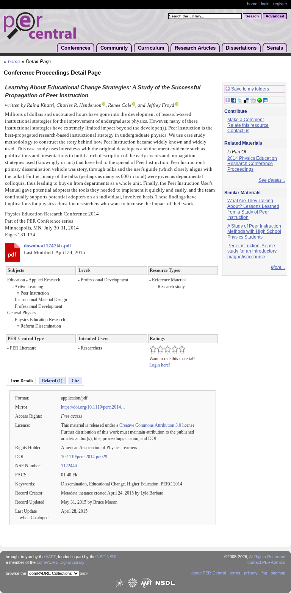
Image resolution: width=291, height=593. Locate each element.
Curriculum (151, 48)
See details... (271, 180)
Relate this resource (248, 125)
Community (114, 48)
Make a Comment (245, 119)
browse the (16, 573)
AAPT (50, 556)
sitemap (278, 573)
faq (264, 573)
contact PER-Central (266, 562)
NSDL (111, 556)
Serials (275, 48)
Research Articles (195, 48)
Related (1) (52, 380)
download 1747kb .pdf (47, 245)
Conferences (75, 48)
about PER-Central (208, 573)
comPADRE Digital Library (60, 562)
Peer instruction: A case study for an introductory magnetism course (252, 251)
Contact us (238, 130)
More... (278, 267)
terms (235, 573)
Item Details (22, 380)
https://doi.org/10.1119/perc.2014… (93, 407)
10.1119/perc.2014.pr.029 (84, 456)
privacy (251, 573)
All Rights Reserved (267, 556)
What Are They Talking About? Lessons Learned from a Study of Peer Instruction (253, 209)
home (252, 4)
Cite (75, 380)
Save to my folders (250, 89)
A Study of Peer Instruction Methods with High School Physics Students (254, 231)
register (280, 4)
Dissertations (241, 48)
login (265, 4)
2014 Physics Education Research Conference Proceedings (252, 164)
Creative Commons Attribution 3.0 (150, 425)
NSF (101, 556)
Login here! (159, 365)
